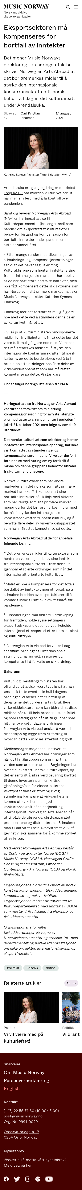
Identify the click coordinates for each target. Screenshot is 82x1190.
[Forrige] (67, 983)
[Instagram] (27, 1179)
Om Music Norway (24, 1072)
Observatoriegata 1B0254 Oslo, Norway (21, 1134)
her (29, 1165)
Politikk (13, 968)
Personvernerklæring (26, 1080)
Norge (50, 968)
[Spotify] (37, 1179)
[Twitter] (17, 1179)
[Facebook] (6, 1179)
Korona (32, 968)
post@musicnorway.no (23, 1116)
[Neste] (75, 983)
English (12, 1088)
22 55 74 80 (24, 1110)
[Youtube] (49, 1179)
